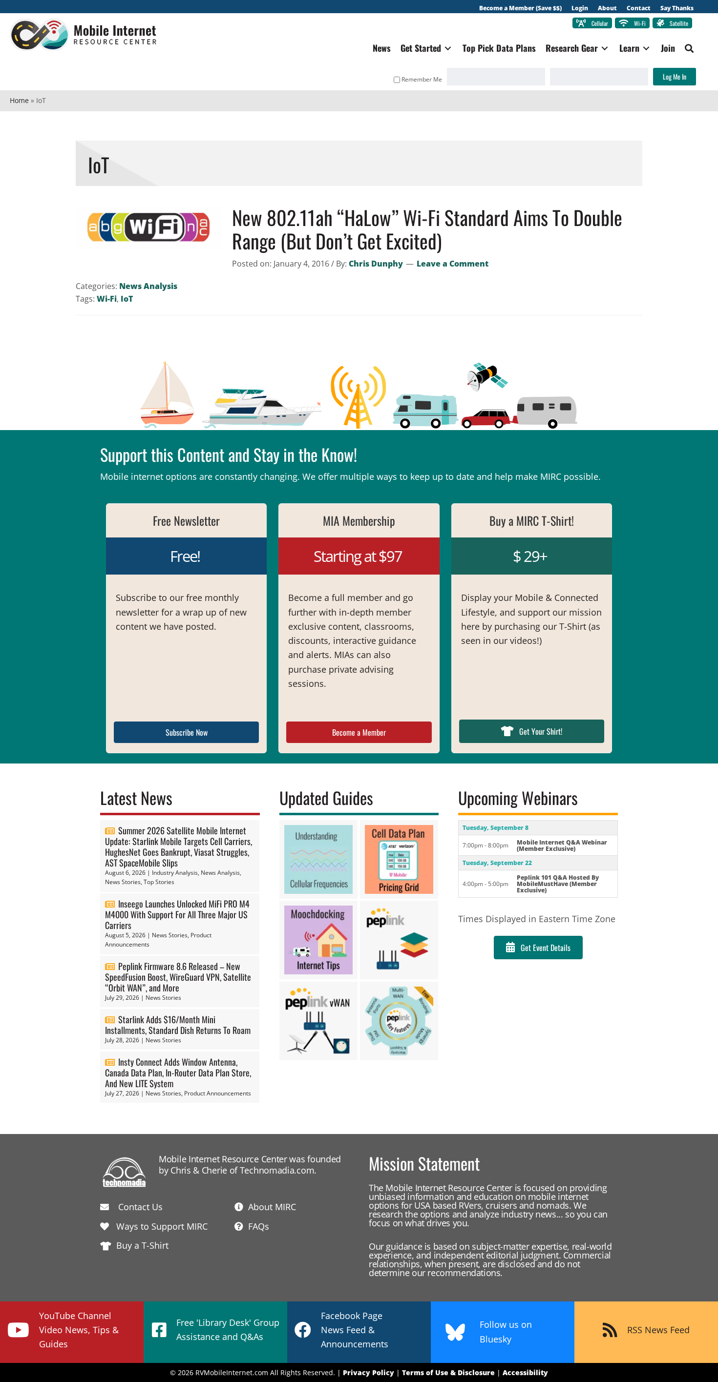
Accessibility (525, 1372)
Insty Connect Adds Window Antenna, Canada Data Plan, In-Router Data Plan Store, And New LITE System (178, 1072)
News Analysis (148, 286)
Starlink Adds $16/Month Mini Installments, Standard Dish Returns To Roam (178, 1024)
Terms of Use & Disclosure (448, 1372)
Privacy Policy (368, 1372)
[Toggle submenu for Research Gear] (605, 48)
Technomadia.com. (278, 1170)
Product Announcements (217, 1093)
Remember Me (421, 79)
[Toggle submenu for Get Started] (448, 48)
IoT (127, 298)
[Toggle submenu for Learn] (646, 48)
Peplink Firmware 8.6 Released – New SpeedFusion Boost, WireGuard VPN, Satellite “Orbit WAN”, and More (178, 977)
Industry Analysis (175, 872)
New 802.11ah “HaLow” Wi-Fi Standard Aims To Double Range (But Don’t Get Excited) (427, 229)
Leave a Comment (452, 263)
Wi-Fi (107, 298)
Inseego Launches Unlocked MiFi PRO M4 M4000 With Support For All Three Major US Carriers (177, 914)
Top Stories (159, 882)
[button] (689, 48)
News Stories (123, 882)
